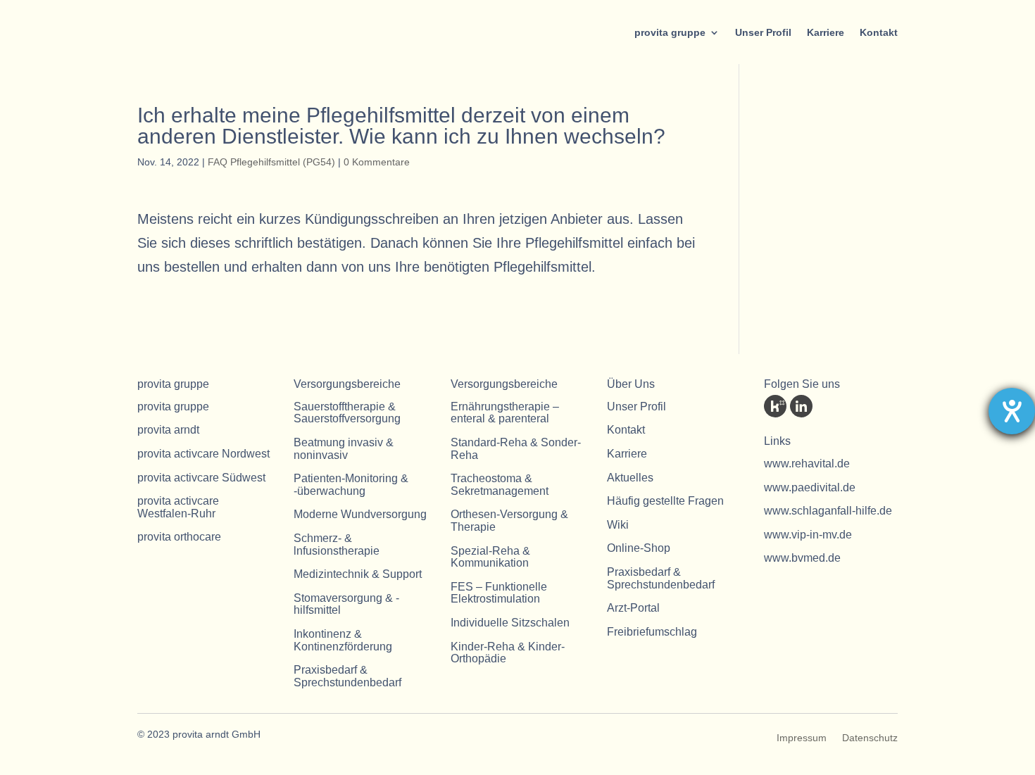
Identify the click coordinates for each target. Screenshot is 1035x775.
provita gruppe (669, 32)
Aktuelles (630, 478)
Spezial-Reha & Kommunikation (490, 557)
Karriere (825, 32)
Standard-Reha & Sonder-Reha (516, 448)
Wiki (618, 525)
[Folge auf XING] (853, 406)
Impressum (802, 738)
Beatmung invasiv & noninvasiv (344, 448)
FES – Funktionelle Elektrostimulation (499, 593)
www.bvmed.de (802, 558)
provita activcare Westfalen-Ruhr (178, 507)
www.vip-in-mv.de (808, 535)
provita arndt (168, 430)
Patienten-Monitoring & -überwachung (351, 484)
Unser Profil (763, 32)
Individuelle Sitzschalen (510, 623)
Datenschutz (870, 738)
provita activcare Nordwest (203, 454)
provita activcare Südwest (201, 478)
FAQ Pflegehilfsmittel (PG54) (271, 162)
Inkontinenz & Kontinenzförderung (343, 640)
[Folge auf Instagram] (879, 406)
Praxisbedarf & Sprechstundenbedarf (347, 676)
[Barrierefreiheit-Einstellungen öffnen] (1012, 411)
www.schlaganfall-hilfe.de (828, 511)
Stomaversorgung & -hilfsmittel (346, 604)
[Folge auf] (775, 406)
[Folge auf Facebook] (827, 406)
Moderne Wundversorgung (360, 514)
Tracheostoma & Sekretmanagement (499, 484)
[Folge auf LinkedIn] (801, 406)
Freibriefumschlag (652, 632)
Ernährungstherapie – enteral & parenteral (505, 413)
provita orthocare (179, 537)
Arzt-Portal (633, 608)
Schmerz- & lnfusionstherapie (337, 544)
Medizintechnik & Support (358, 574)
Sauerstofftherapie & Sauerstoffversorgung (347, 413)
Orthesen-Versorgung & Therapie (509, 520)
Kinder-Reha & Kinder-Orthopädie (508, 653)
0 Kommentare (377, 162)
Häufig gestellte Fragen (665, 501)
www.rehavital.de (807, 464)
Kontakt (879, 32)
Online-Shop (638, 548)
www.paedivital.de (809, 487)
